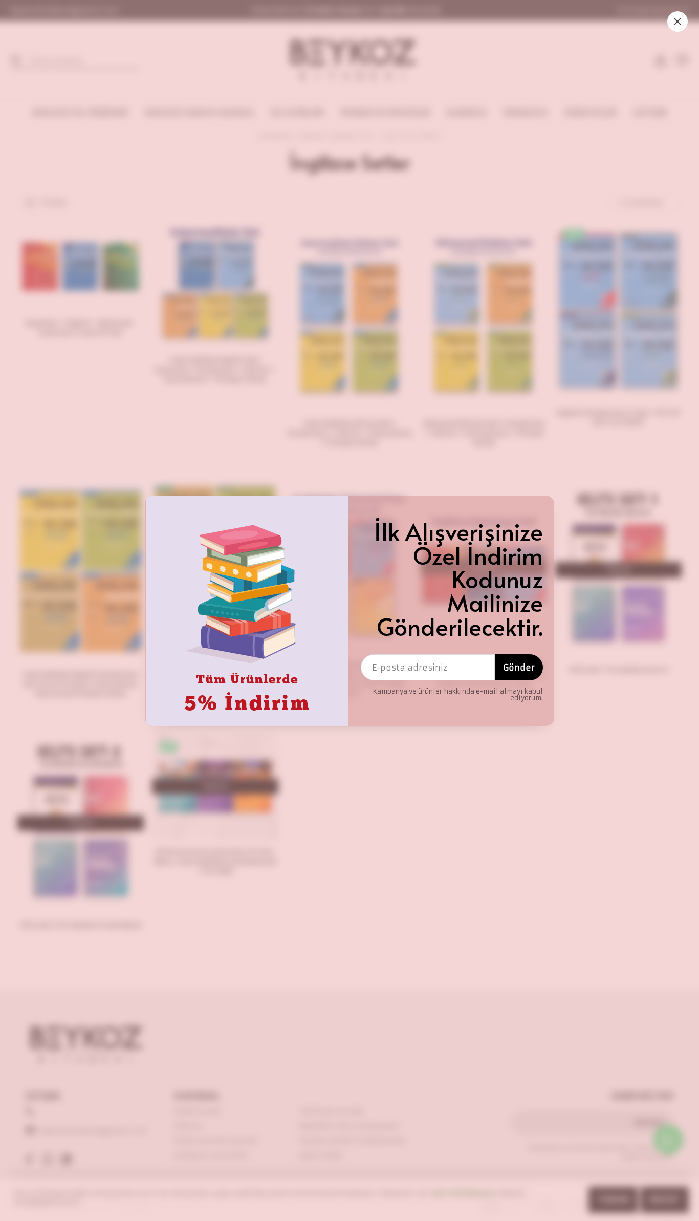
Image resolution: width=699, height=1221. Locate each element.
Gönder (519, 667)
